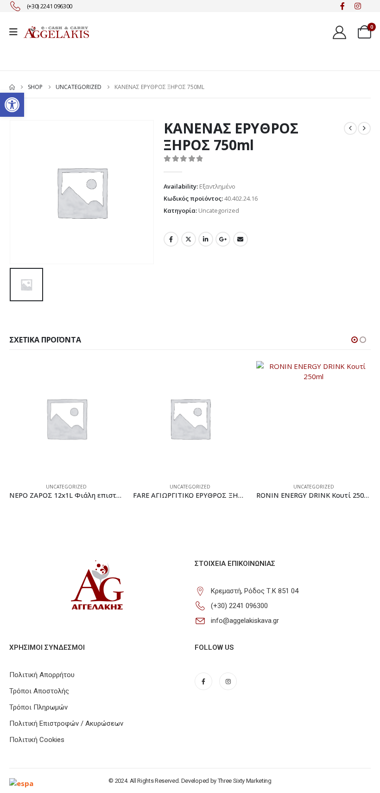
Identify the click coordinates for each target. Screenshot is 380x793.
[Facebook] (342, 6)
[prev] (350, 128)
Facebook (171, 239)
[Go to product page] (66, 418)
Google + (222, 239)
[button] (12, 105)
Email (240, 239)
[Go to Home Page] (12, 87)
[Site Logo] (56, 32)
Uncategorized (218, 210)
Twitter (188, 239)
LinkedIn (205, 239)
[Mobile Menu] (16, 32)
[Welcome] (340, 31)
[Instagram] (357, 6)
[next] (364, 128)
